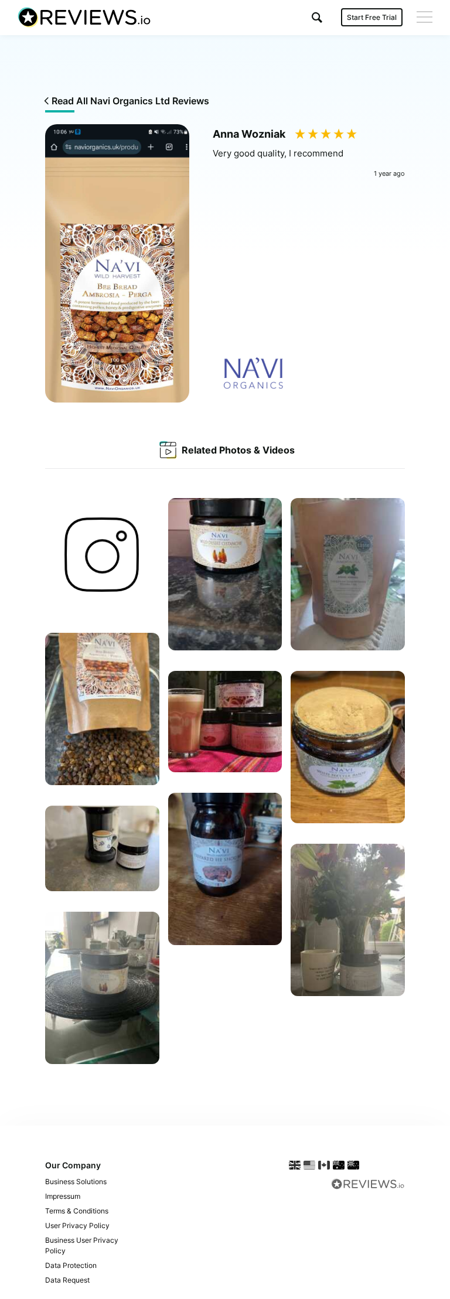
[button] (317, 17)
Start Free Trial (372, 17)
